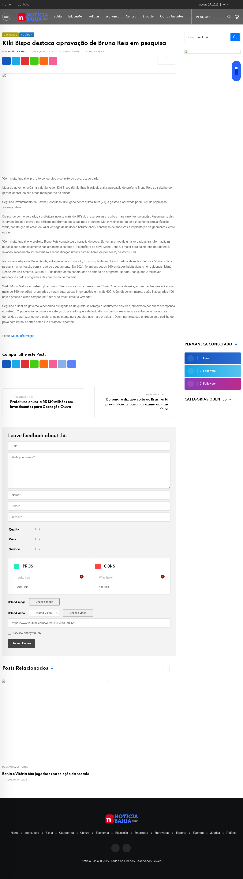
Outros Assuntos (171, 16)
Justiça (215, 833)
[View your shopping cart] (237, 16)
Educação (75, 16)
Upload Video (16, 613)
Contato (23, 4)
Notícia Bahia (17, 51)
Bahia (58, 16)
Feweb (157, 861)
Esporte (148, 16)
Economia (112, 16)
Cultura (131, 16)
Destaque (8, 766)
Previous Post (24, 397)
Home (6, 4)
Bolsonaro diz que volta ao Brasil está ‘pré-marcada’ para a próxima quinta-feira (136, 404)
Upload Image (16, 602)
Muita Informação (22, 336)
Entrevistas (162, 833)
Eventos (198, 833)
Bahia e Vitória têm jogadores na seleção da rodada (45, 774)
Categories (66, 833)
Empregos (141, 833)
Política (93, 16)
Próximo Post (155, 394)
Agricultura (32, 833)
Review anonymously (27, 633)
